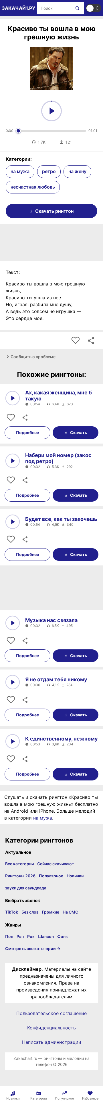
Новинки (75, 875)
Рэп (20, 936)
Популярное (51, 875)
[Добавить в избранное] (75, 340)
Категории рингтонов (39, 840)
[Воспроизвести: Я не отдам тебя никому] (13, 682)
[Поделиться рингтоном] (91, 340)
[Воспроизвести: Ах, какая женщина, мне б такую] (13, 398)
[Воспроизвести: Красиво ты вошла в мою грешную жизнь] (51, 110)
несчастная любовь (33, 187)
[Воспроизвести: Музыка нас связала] (13, 623)
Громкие (50, 912)
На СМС (70, 912)
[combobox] (54, 8)
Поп (9, 936)
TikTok (11, 912)
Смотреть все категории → (32, 948)
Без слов (30, 912)
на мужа (20, 171)
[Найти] (76, 8)
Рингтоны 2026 (20, 875)
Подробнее (27, 432)
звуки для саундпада (25, 887)
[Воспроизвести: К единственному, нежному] (13, 741)
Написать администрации (51, 1042)
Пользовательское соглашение (51, 1013)
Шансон (46, 936)
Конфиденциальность (51, 1028)
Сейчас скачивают (55, 863)
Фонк (62, 936)
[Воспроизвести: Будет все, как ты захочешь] (13, 522)
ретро (49, 171)
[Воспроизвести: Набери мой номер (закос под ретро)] (13, 461)
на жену (77, 171)
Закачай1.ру (18, 8)
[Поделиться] (24, 417)
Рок (31, 936)
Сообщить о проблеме (33, 356)
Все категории (19, 863)
